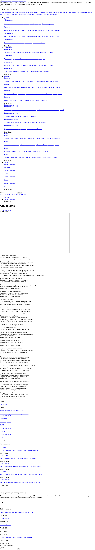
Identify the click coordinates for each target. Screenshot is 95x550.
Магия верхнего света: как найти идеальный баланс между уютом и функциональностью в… (33, 87)
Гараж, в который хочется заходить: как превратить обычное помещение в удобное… (31, 81)
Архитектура (8, 47)
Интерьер (7, 76)
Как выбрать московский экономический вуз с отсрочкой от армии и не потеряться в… (31, 52)
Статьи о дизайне (9, 164)
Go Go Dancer (4, 518)
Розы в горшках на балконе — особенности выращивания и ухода (25, 122)
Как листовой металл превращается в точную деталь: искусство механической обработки (32, 30)
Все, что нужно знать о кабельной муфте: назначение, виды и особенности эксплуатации (32, 36)
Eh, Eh (6, 173)
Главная (6, 17)
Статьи (6, 162)
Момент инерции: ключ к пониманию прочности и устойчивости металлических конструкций (34, 110)
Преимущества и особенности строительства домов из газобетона (24, 43)
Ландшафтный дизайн (11, 105)
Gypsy (6, 186)
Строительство (8, 19)
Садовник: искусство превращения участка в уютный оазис (23, 129)
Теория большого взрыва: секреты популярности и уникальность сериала (27, 71)
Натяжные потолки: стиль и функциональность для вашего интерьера (26, 151)
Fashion (6, 180)
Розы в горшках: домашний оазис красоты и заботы (20, 116)
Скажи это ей (4, 404)
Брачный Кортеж (5, 525)
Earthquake (7, 167)
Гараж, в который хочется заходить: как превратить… (17, 537)
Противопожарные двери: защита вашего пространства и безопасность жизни (28, 65)
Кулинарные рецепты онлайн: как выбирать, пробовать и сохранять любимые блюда (30, 157)
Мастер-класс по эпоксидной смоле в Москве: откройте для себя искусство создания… (31, 145)
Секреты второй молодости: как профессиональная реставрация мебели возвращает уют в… (33, 94)
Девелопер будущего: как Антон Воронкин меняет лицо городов (24, 59)
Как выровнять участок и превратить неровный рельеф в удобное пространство (29, 24)
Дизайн (6, 133)
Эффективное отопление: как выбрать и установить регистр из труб (25, 100)
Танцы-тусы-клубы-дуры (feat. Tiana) (11, 410)
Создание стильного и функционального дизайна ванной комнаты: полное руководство (32, 138)
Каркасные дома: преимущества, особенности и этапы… (18, 512)
